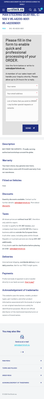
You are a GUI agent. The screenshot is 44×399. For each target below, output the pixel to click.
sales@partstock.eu (15, 68)
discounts (6, 206)
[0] (39, 9)
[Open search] (30, 9)
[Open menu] (3, 10)
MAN (4, 28)
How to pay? (29, 282)
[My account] (35, 9)
